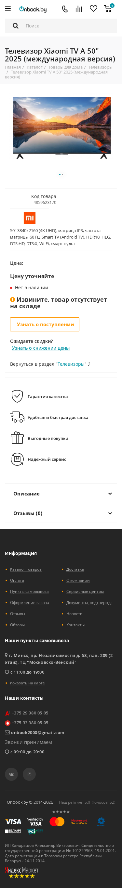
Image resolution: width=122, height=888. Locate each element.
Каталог (35, 67)
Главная (13, 67)
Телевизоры (100, 67)
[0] (107, 9)
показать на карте (27, 682)
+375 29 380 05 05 (30, 713)
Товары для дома (65, 67)
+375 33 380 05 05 (30, 723)
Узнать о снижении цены (41, 348)
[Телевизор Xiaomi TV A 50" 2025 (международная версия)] (61, 125)
